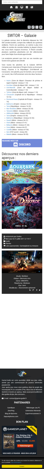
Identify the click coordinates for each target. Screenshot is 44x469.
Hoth (8, 123)
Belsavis (9, 125)
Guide (8, 241)
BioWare (25, 276)
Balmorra (9, 104)
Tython (9, 92)
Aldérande (10, 113)
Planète (8, 243)
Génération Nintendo (33, 411)
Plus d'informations (16, 462)
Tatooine (9, 111)
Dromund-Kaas (11, 99)
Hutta (8, 81)
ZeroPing (11, 411)
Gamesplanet (25, 246)
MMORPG (24, 281)
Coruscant (10, 95)
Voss (8, 127)
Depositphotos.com (11, 416)
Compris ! (22, 466)
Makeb (8, 134)
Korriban (9, 85)
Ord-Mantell (10, 88)
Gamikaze (11, 408)
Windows (26, 283)
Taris (8, 106)
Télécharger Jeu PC (33, 408)
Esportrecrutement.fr (33, 413)
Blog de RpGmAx (11, 413)
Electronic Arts (25, 278)
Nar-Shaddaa (11, 109)
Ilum (8, 132)
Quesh (8, 120)
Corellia (9, 130)
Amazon (35, 246)
